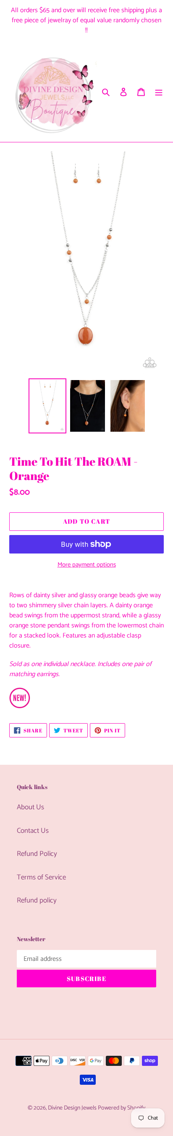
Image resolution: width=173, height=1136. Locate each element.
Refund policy (37, 900)
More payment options (87, 565)
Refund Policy (37, 854)
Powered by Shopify (121, 1108)
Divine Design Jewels (73, 1108)
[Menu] (159, 92)
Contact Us (33, 831)
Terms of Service (41, 877)
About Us (30, 807)
